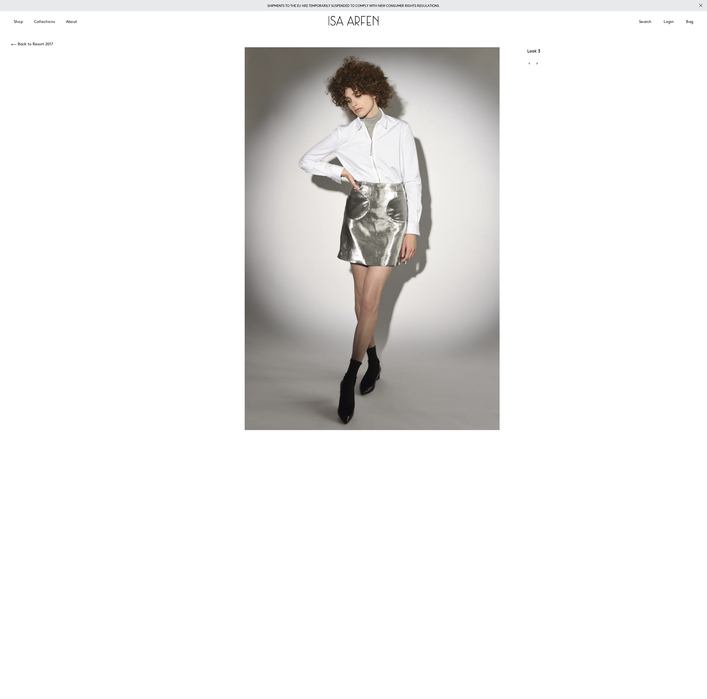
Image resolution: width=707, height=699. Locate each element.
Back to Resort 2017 (35, 43)
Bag (689, 21)
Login (669, 21)
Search (645, 21)
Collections (44, 21)
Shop (18, 21)
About (71, 21)
